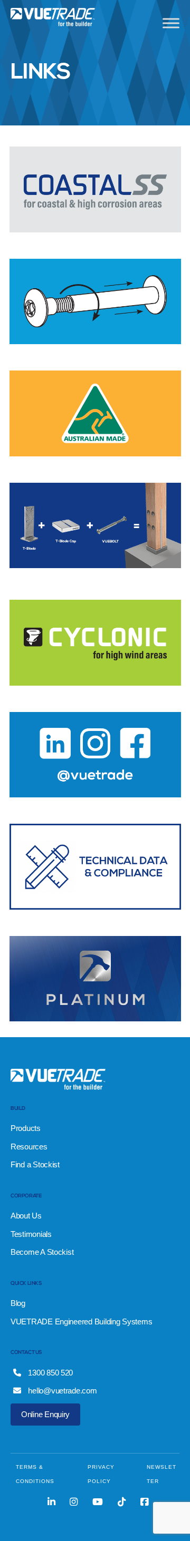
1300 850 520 (49, 1372)
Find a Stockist (35, 1164)
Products (26, 1128)
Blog (18, 1303)
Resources (29, 1146)
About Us (26, 1215)
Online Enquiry (45, 1414)
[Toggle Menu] (171, 23)
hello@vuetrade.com (61, 1390)
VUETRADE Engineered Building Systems (81, 1321)
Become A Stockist (42, 1251)
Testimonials (31, 1234)
